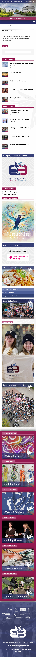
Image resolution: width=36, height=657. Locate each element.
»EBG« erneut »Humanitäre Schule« (20, 120)
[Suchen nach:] (18, 25)
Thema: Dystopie (16, 72)
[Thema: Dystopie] (5, 74)
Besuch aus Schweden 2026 (20, 145)
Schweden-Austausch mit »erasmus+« (19, 111)
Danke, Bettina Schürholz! (19, 98)
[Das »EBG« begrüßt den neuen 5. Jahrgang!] (5, 64)
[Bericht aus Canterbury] (5, 82)
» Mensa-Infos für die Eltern (10, 289)
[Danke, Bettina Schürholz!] (5, 99)
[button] (34, 22)
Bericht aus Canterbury (18, 81)
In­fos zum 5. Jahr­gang (10, 192)
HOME (9, 646)
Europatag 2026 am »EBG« (20, 136)
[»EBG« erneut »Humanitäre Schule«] (5, 120)
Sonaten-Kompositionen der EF (21, 89)
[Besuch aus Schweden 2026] (5, 146)
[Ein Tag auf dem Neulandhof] (5, 129)
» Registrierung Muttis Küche (11, 296)
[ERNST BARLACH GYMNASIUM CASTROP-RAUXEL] (18, 19)
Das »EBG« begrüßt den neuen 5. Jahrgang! (22, 64)
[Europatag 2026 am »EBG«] (5, 137)
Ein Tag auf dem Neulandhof (20, 128)
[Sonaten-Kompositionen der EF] (5, 90)
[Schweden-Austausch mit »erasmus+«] (5, 111)
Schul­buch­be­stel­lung (10, 194)
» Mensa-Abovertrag (8, 292)
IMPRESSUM (15, 646)
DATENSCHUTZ (24, 646)
